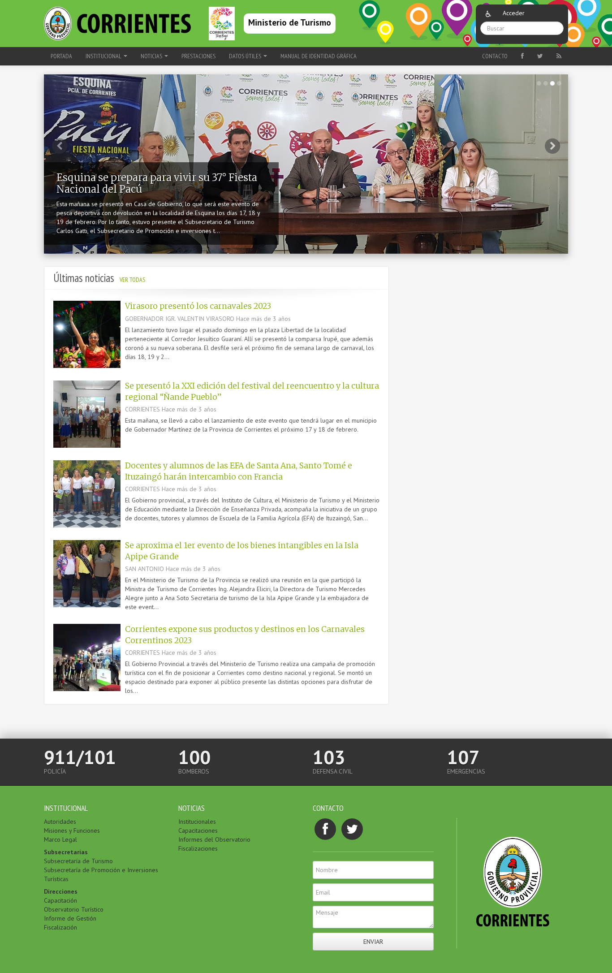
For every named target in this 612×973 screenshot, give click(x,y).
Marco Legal (60, 839)
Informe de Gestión (70, 918)
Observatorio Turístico (73, 909)
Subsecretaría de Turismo (78, 861)
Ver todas (132, 280)
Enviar (373, 942)
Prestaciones (198, 56)
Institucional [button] (104, 56)
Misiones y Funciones (72, 830)
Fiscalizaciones (198, 848)
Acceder (514, 13)
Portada (61, 56)
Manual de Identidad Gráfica (318, 56)
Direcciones (61, 891)
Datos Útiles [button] (246, 56)
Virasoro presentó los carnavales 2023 (198, 306)
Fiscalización (60, 927)
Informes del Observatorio (214, 839)
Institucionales (197, 821)
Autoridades (60, 821)
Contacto (495, 56)
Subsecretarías (66, 852)
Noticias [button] (152, 56)
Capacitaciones (198, 830)
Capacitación (60, 900)
